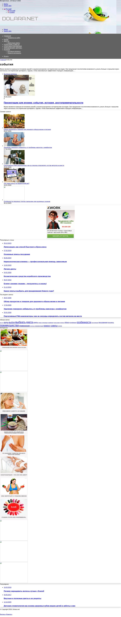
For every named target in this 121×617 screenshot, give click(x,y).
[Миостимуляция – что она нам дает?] (14, 476)
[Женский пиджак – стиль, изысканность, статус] (14, 561)
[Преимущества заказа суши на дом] (14, 349)
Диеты (6, 41)
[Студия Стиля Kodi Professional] (14, 519)
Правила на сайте (14, 38)
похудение (95, 322)
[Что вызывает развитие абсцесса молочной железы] (14, 455)
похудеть (111, 322)
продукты (32, 326)
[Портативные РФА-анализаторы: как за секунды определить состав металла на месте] (14, 164)
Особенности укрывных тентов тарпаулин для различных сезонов (27, 201)
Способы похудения (13, 46)
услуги (60, 326)
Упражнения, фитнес (13, 48)
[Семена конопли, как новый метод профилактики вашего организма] (14, 434)
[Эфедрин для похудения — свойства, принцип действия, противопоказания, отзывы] (14, 540)
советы (54, 325)
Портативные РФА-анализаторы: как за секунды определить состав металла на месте (34, 165)
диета (29, 322)
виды (6, 322)
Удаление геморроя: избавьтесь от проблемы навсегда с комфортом (28, 147)
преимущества (9, 325)
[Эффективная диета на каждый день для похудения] (14, 582)
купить (62, 322)
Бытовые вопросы (14, 51)
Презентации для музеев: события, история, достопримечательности (43, 102)
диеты (35, 322)
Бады (6, 39)
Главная (3, 60)
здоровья (45, 322)
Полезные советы (12, 44)
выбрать (20, 322)
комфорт (51, 322)
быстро (1, 322)
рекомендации (39, 326)
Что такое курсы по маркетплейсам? (16, 183)
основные (72, 322)
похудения (103, 322)
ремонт (47, 326)
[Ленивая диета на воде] (14, 412)
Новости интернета (14, 53)
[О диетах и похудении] (19, 26)
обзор (66, 322)
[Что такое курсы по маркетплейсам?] (14, 182)
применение (24, 326)
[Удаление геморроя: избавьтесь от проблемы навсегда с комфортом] (14, 146)
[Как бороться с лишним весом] (14, 497)
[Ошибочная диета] (14, 391)
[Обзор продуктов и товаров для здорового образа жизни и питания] (14, 128)
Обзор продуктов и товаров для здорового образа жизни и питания (27, 129)
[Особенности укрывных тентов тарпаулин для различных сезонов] (14, 200)
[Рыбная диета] (14, 370)
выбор (12, 322)
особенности (84, 322)
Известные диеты (14, 43)
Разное (7, 50)
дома (40, 322)
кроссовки (57, 322)
